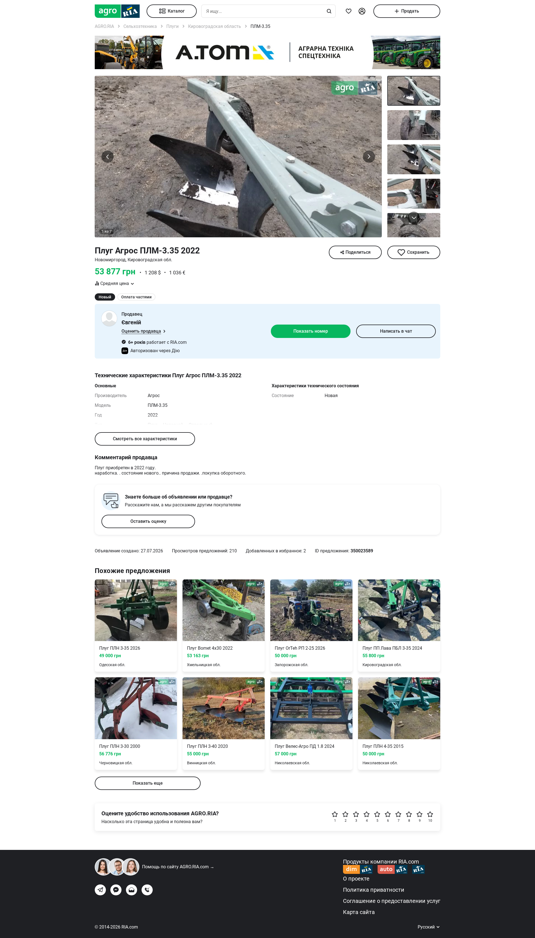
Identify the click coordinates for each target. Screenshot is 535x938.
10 (430, 821)
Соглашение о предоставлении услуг (391, 901)
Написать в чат (396, 331)
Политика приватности (373, 889)
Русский (427, 927)
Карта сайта (359, 912)
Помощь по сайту (178, 866)
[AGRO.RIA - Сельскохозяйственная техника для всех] (121, 11)
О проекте (356, 878)
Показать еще (148, 783)
